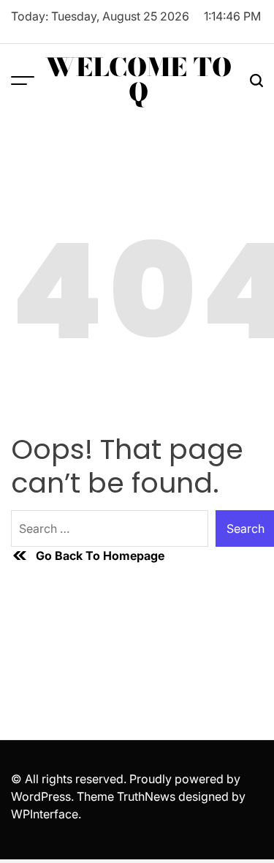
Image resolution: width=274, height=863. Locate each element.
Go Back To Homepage (100, 555)
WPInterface (44, 814)
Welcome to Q (138, 80)
